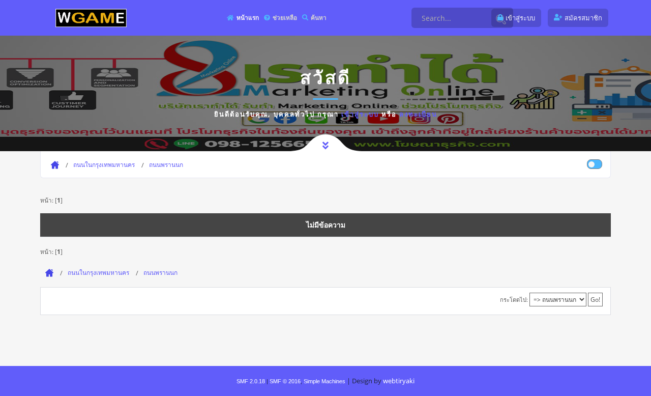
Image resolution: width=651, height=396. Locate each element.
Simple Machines (324, 381)
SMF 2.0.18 (250, 381)
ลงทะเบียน (418, 114)
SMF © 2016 (285, 381)
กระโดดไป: (514, 299)
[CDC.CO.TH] (91, 17)
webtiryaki (399, 380)
